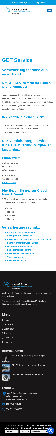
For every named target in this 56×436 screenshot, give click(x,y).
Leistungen (9, 329)
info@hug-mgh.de (13, 404)
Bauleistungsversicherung (19, 250)
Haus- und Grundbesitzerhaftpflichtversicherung (29, 239)
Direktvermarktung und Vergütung (27, 374)
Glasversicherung (15, 257)
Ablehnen (25, 432)
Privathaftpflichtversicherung (20, 253)
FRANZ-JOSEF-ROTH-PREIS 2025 (28, 356)
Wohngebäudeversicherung (19, 236)
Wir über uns (10, 324)
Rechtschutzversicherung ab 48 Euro (24, 232)
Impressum (9, 342)
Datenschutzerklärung (41, 432)
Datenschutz (9, 338)
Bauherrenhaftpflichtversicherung (22, 243)
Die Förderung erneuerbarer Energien (29, 365)
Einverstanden (12, 432)
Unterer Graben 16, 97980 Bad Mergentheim (28, 3)
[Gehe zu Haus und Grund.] (21, 32)
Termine (7, 333)
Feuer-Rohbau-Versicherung (20, 246)
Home (7, 320)
